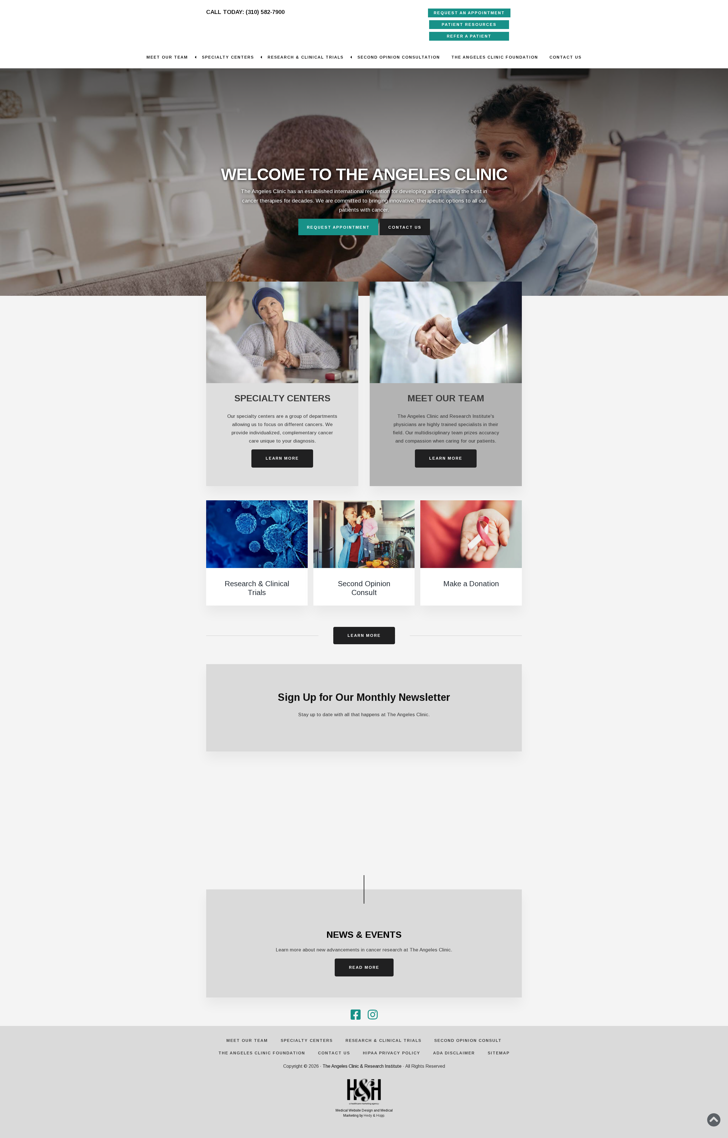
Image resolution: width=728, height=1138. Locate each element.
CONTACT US (565, 57)
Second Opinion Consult (364, 588)
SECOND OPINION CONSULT (468, 1040)
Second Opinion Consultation (398, 57)
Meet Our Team (167, 57)
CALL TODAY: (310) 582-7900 (245, 12)
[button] (714, 1120)
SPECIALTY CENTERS (282, 398)
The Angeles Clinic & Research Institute (362, 1066)
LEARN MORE (364, 635)
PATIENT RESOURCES (469, 24)
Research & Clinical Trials (306, 57)
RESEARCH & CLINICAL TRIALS (383, 1040)
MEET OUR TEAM (446, 398)
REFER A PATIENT (469, 36)
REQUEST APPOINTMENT (338, 227)
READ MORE (364, 967)
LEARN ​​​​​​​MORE (282, 458)
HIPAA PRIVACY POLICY (391, 1053)
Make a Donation (471, 583)
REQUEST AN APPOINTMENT (469, 13)
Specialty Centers (228, 57)
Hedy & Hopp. (374, 1116)
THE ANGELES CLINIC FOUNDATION (494, 57)
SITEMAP (499, 1053)
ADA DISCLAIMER (454, 1053)
